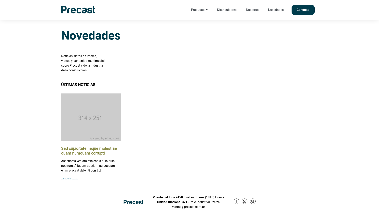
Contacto (303, 10)
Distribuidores (226, 10)
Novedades (276, 10)
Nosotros (252, 10)
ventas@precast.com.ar (188, 207)
